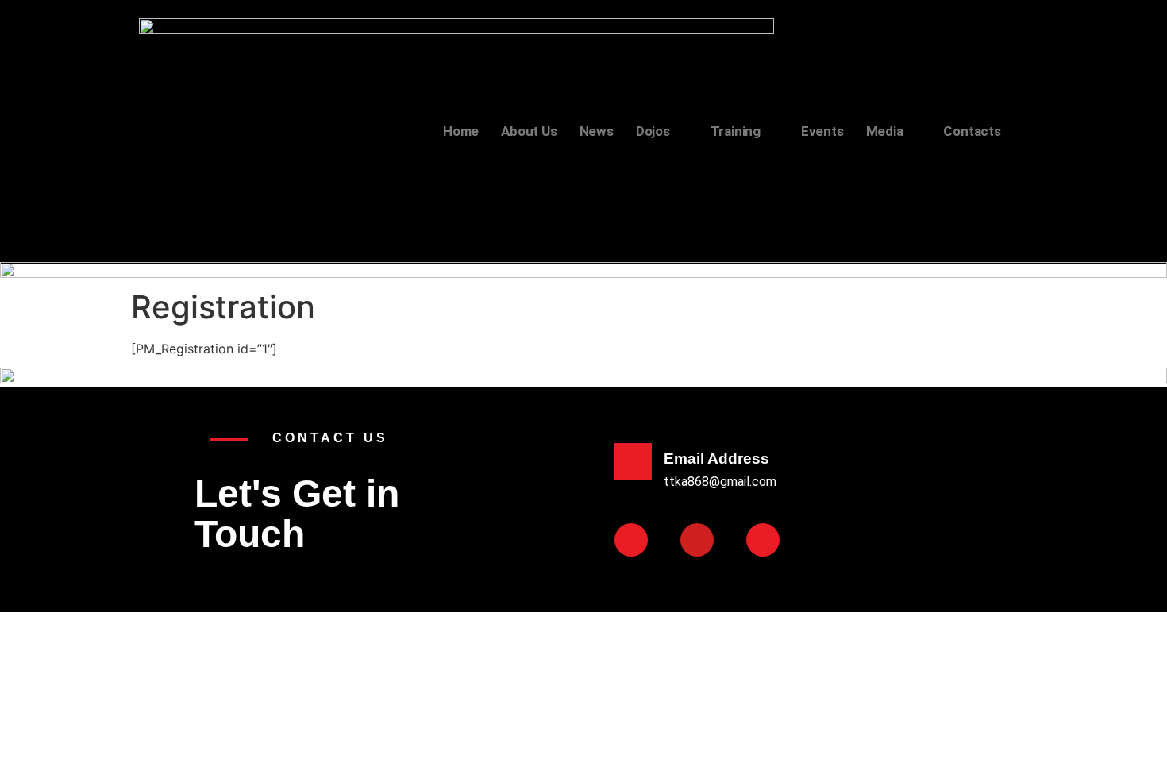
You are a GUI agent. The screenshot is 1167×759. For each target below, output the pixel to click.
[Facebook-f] (631, 540)
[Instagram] (763, 540)
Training (736, 131)
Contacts (971, 131)
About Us (529, 131)
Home (461, 131)
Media (884, 131)
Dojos (653, 131)
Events (822, 131)
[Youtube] (697, 540)
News (597, 131)
